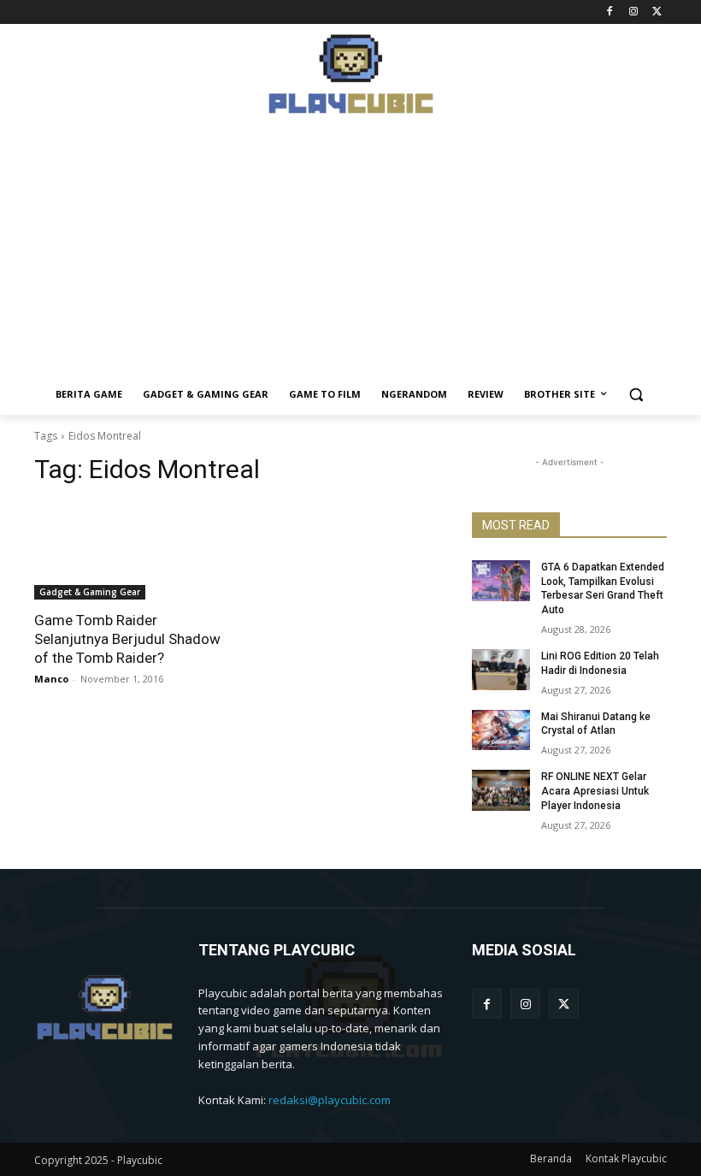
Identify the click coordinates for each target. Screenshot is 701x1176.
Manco (51, 678)
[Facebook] (610, 12)
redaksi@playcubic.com (329, 1100)
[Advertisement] (350, 254)
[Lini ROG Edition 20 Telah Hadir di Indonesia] (501, 669)
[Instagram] (633, 12)
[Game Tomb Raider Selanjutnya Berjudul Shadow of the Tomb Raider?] (131, 551)
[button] (636, 395)
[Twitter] (657, 12)
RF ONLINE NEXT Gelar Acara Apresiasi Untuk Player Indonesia (595, 791)
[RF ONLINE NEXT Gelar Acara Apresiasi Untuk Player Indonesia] (501, 790)
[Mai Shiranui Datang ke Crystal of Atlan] (501, 730)
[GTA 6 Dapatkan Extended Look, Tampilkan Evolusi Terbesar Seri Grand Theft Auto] (501, 580)
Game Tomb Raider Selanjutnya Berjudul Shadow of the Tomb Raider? (127, 639)
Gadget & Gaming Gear (89, 592)
